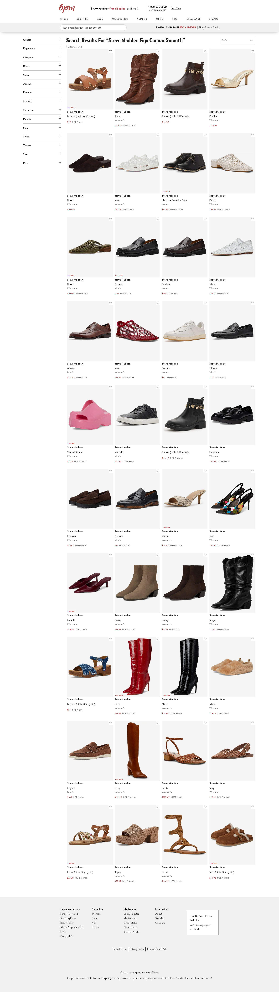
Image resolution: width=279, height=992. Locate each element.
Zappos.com (123, 978)
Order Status (130, 922)
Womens (96, 913)
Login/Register (131, 913)
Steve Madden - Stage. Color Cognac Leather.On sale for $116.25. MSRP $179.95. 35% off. (137, 88)
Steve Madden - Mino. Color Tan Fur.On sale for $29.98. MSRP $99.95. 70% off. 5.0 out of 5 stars (232, 676)
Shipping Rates (68, 918)
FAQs (63, 931)
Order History (131, 927)
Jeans (198, 978)
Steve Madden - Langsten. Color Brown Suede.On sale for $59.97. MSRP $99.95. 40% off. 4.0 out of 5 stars (90, 508)
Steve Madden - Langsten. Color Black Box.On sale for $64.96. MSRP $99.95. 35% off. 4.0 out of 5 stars (232, 424)
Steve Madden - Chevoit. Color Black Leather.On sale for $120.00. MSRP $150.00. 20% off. (232, 340)
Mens (95, 918)
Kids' (175, 18)
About (158, 913)
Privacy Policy (137, 949)
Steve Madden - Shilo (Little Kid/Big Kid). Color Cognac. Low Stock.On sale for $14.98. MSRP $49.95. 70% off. (232, 844)
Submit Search (123, 27)
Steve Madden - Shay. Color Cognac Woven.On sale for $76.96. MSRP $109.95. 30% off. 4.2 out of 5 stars (232, 760)
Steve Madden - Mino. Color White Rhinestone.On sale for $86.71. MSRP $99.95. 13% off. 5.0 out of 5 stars (232, 256)
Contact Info (66, 936)
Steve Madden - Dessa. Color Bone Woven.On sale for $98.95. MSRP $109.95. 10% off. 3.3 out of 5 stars (232, 172)
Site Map (160, 918)
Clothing (82, 18)
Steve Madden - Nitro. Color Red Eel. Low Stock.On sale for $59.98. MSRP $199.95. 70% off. (137, 676)
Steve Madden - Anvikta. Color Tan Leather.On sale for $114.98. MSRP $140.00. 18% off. (90, 340)
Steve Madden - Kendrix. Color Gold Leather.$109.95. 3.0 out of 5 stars (232, 88)
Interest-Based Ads (157, 949)
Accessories (120, 18)
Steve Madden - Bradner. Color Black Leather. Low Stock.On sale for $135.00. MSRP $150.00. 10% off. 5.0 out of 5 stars (137, 256)
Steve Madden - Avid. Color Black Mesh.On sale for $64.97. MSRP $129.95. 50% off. (232, 508)
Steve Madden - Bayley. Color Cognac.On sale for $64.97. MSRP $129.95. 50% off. (184, 844)
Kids (94, 922)
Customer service (203, 8)
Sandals (180, 978)
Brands (214, 18)
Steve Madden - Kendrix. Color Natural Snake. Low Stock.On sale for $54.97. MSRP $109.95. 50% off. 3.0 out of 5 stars (184, 508)
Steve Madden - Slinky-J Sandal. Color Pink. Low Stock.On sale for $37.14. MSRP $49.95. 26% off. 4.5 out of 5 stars (90, 424)
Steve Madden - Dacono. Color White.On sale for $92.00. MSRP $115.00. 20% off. (184, 340)
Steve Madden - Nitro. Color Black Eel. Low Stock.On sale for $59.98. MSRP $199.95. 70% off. (184, 676)
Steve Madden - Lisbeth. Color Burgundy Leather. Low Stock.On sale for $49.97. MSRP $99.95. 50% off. (90, 592)
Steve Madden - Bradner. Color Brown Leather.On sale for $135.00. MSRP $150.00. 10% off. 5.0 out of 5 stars (184, 256)
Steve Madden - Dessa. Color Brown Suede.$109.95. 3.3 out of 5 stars (90, 172)
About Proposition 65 (71, 927)
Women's (142, 18)
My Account (196, 8)
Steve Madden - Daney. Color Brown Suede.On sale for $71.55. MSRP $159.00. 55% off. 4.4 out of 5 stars (184, 592)
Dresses (189, 978)
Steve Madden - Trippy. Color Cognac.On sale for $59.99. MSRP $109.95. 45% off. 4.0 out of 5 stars (137, 844)
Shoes (64, 18)
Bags (100, 18)
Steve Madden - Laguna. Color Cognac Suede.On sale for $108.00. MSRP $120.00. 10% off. (90, 760)
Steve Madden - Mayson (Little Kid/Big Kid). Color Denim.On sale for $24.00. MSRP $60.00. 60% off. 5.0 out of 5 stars (90, 676)
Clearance (194, 18)
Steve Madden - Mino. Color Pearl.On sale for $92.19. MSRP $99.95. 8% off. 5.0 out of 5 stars (137, 172)
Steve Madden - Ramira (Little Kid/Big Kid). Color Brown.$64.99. (184, 88)
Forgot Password (69, 913)
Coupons (160, 922)
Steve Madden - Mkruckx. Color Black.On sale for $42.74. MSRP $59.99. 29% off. (137, 424)
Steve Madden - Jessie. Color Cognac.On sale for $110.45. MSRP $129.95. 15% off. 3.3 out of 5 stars (184, 760)
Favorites (210, 8)
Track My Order (132, 931)
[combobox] (93, 28)
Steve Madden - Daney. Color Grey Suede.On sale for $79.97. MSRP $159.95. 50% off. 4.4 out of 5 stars (137, 592)
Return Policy (67, 922)
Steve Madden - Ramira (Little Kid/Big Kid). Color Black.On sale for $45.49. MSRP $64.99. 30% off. (184, 424)
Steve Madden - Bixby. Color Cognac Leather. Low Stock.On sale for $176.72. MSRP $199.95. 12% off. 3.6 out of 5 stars (137, 760)
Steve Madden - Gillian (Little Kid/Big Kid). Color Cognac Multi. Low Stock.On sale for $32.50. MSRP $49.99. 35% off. (90, 844)
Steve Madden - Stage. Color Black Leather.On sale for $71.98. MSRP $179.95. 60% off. (232, 592)
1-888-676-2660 (157, 6)
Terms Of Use (120, 949)
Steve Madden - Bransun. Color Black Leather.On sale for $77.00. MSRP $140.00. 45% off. (137, 508)
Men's (160, 18)
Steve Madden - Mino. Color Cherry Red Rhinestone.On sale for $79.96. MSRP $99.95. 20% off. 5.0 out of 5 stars (137, 340)
